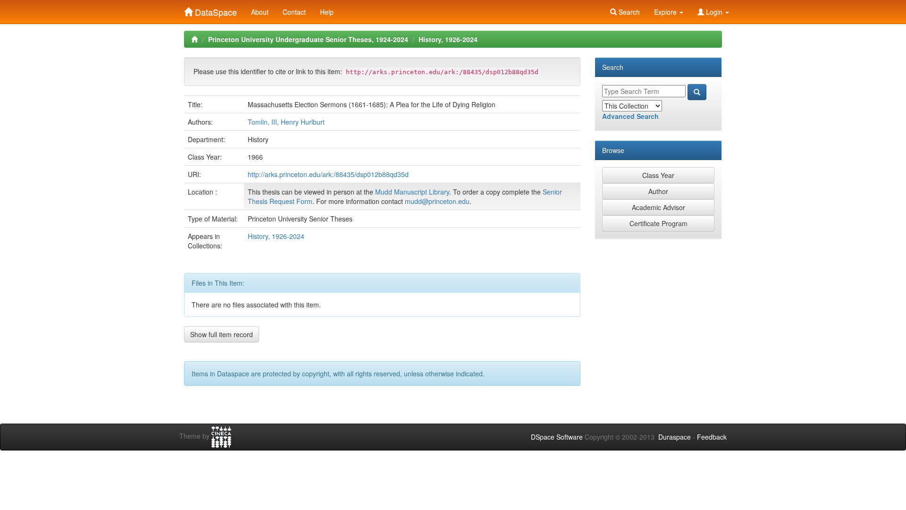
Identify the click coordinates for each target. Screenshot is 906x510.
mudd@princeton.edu (437, 201)
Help (327, 12)
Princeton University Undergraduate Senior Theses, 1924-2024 (308, 39)
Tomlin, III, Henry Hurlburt (286, 122)
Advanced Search (630, 116)
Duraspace (674, 437)
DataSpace (215, 10)
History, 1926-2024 (448, 39)
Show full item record (221, 334)
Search (628, 12)
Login (714, 12)
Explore (666, 12)
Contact (294, 12)
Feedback (712, 437)
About (259, 12)
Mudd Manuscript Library (412, 191)
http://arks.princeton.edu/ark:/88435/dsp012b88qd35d (328, 174)
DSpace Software (557, 437)
